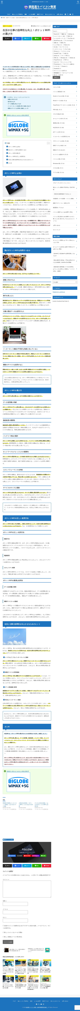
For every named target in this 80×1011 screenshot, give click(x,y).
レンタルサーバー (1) (59, 38)
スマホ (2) (56, 66)
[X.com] (68, 14)
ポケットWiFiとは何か (14, 146)
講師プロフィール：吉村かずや (61, 203)
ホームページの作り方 (60, 118)
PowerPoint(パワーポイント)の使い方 (64, 105)
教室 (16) (63, 42)
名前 (5, 901)
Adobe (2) (72, 57)
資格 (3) (56, 42)
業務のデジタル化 (59, 150)
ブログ (8, 14)
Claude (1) (64, 66)
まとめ (10, 163)
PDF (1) (66, 60)
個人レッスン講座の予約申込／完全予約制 (64, 188)
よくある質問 (32, 14)
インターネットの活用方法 (61, 136)
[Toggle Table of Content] (47, 143)
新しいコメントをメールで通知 (13, 932)
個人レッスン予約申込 (17, 14)
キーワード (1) (64, 47)
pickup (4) (56, 55)
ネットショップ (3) (66, 62)
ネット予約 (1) (65, 55)
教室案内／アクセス (58, 207)
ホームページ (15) (68, 73)
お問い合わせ (60, 14)
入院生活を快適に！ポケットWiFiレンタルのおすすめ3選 (26, 804)
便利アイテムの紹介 (10, 17)
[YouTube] (70, 14)
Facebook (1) (57, 68)
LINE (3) (66, 53)
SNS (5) (56, 57)
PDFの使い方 (57, 109)
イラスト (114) (66, 51)
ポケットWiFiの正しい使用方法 (16, 156)
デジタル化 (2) (69, 40)
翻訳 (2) (64, 34)
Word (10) (67, 45)
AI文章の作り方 (58, 127)
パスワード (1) (58, 49)
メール (5, 909)
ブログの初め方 (58, 114)
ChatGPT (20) (57, 53)
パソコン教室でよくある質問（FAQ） (63, 212)
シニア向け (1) (58, 45)
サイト (5, 917)
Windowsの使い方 (58, 163)
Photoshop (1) (57, 64)
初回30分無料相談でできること (62, 194)
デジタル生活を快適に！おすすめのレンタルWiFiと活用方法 (41, 804)
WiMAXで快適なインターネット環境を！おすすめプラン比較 (10, 804)
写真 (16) (69, 36)
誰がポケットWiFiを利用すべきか (17, 150)
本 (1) (55, 75)
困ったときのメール (50, 14)
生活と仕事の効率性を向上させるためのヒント (21, 159)
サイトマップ (56, 230)
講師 (26, 14)
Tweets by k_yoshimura (59, 292)
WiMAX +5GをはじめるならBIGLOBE (17, 115)
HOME (3, 17)
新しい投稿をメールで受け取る (13, 937)
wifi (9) (61, 75)
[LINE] (43, 856)
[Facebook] (65, 14)
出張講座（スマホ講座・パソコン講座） (64, 198)
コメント (6, 879)
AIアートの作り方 (58, 132)
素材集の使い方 (59, 123)
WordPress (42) (58, 40)
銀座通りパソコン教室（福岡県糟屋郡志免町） (37, 1007)
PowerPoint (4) (58, 60)
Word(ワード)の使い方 (60, 100)
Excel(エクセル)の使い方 (61, 96)
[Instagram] (72, 14)
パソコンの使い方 (59, 159)
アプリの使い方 (58, 172)
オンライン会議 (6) (69, 64)
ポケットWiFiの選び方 (14, 153)
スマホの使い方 (58, 168)
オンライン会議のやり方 (60, 154)
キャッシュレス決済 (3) (60, 70)
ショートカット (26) (59, 36)
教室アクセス (40, 14)
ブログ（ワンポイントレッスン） (62, 183)
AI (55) (56, 47)
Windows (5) (63, 57)
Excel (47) (56, 34)
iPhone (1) (57, 51)
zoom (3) (56, 62)
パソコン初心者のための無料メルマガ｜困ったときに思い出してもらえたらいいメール (64, 219)
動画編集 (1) (57, 73)
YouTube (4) (71, 38)
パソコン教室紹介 (59, 91)
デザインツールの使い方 (61, 141)
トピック (56, 87)
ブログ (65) (67, 49)
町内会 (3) (71, 34)
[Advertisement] (27, 52)
